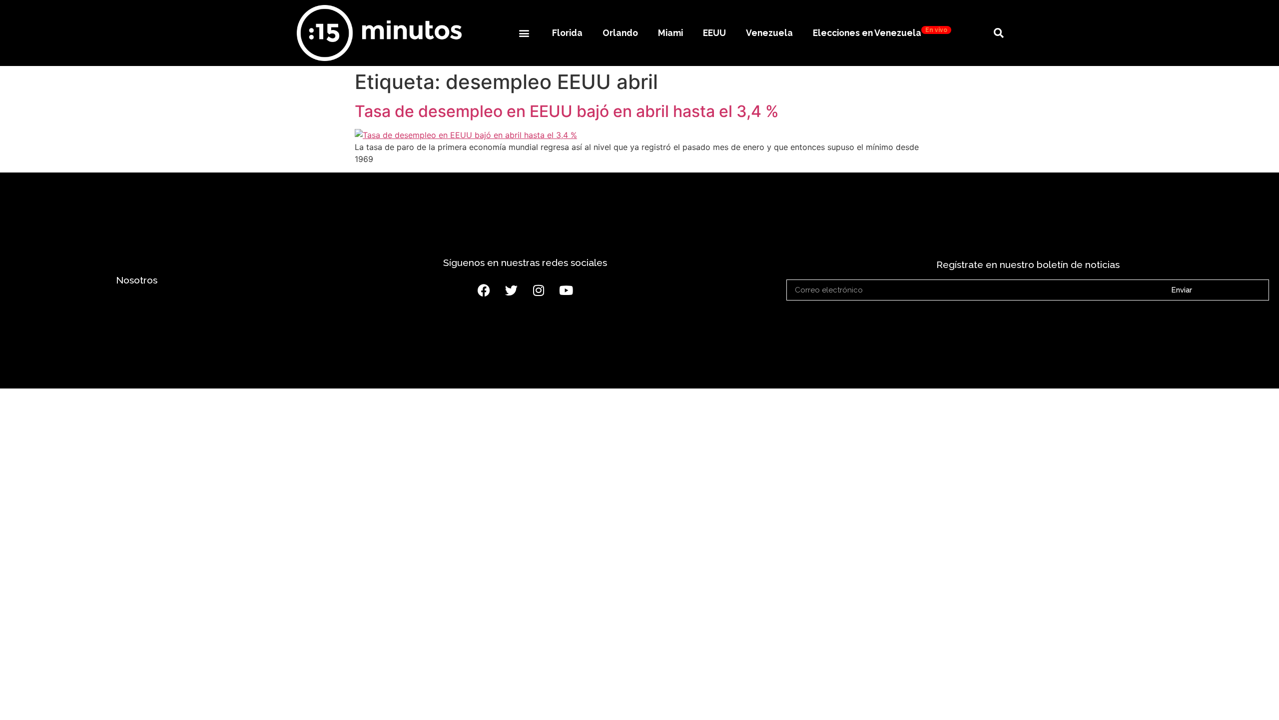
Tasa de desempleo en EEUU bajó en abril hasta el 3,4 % (567, 111)
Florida (567, 33)
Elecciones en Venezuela (880, 32)
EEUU (714, 33)
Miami (670, 33)
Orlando (620, 33)
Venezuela (769, 33)
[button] (524, 32)
